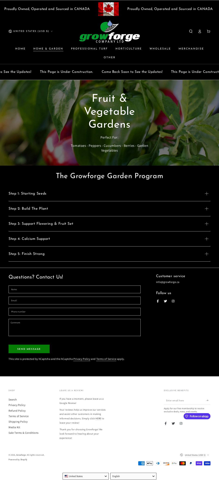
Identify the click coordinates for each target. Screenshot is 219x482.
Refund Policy (17, 410)
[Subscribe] (208, 400)
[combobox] (86, 476)
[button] (190, 31)
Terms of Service (106, 359)
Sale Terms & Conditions (24, 433)
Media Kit (14, 427)
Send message (29, 349)
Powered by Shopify (18, 459)
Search (13, 399)
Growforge (21, 455)
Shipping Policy (18, 421)
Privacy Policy (81, 359)
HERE (98, 418)
